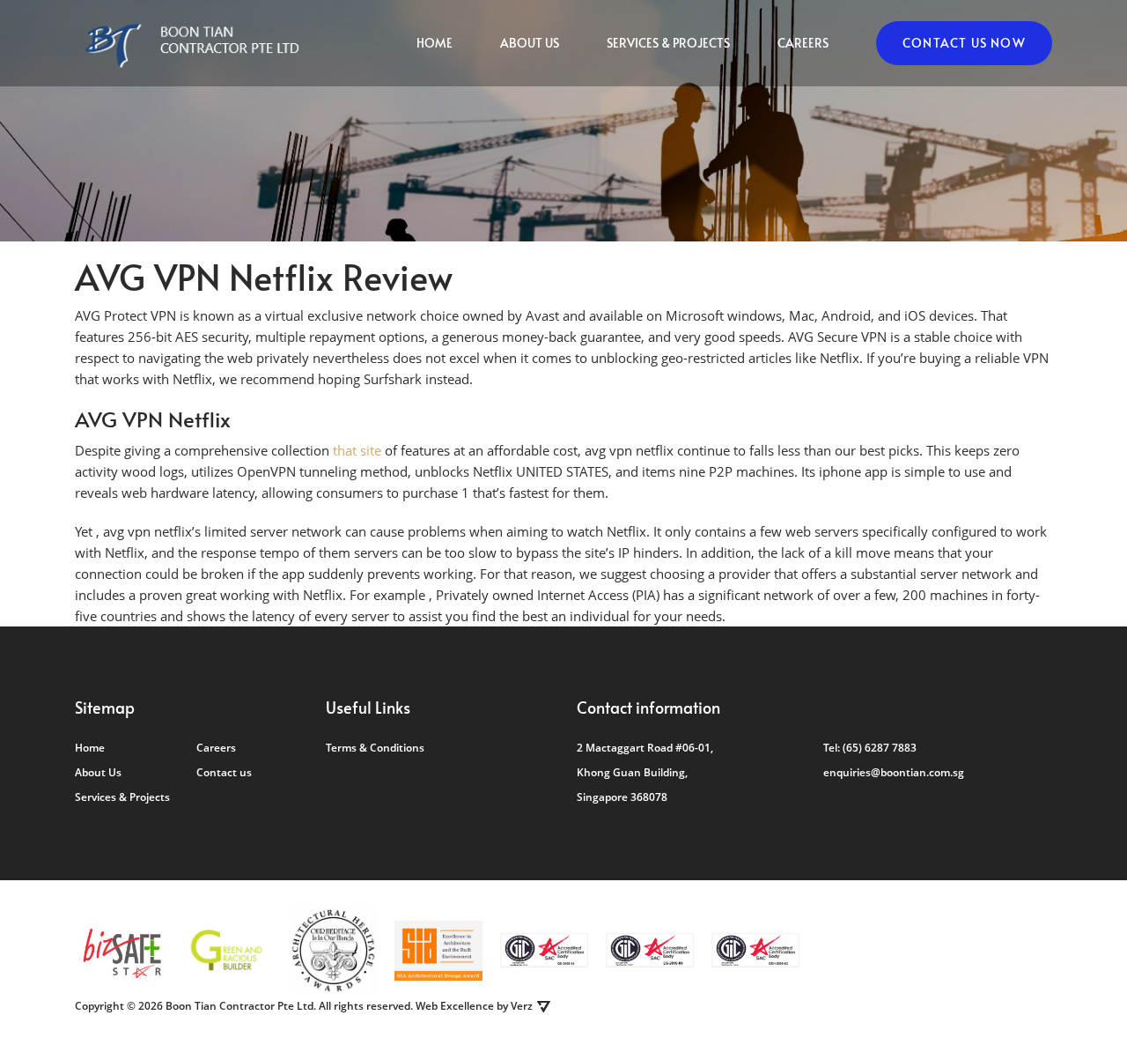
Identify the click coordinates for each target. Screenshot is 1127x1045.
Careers (803, 42)
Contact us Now (964, 42)
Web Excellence (455, 1005)
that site (357, 450)
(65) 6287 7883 (880, 747)
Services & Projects (668, 42)
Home (434, 42)
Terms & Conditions (375, 747)
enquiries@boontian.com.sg (893, 772)
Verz (522, 1005)
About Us (529, 42)
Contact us (224, 772)
